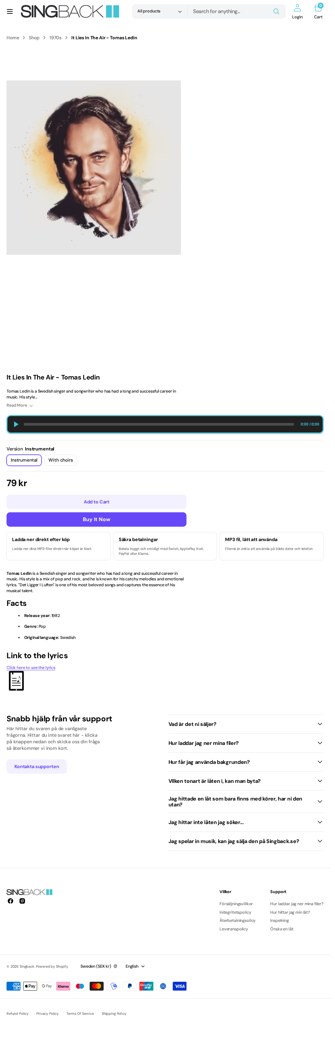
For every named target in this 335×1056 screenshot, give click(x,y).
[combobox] (237, 11)
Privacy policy (47, 1013)
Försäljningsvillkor (236, 903)
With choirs (62, 461)
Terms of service (80, 1013)
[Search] (276, 11)
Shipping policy (114, 1013)
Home (13, 38)
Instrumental (26, 461)
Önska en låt (281, 929)
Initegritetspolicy (235, 912)
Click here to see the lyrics (31, 667)
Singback (27, 966)
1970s (55, 38)
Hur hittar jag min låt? (290, 912)
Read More (17, 405)
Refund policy (17, 1013)
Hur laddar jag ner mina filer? (297, 903)
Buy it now (96, 519)
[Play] (16, 424)
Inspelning (279, 920)
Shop (34, 38)
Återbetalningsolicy (238, 920)
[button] (10, 11)
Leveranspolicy (234, 929)
